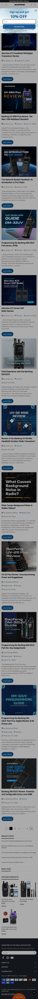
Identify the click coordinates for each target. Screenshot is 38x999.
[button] (36, 10)
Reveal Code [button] (19, 26)
